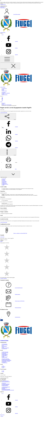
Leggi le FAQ (4, 383)
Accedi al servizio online (3, 112)
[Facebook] (2, 97)
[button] (4, 88)
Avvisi (3, 367)
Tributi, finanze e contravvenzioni (6, 104)
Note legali (3, 388)
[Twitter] (2, 99)
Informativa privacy (4, 387)
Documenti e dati (4, 348)
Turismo (3, 356)
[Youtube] (2, 98)
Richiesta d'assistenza (5, 385)
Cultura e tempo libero (5, 352)
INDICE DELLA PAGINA (4, 177)
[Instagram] (2, 100)
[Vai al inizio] (0, 318)
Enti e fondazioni (4, 346)
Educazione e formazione (5, 358)
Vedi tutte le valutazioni (3, 278)
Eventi (3, 371)
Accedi (1, 101)
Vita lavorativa (4, 353)
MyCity (2, 416)
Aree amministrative (5, 344)
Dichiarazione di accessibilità (6, 389)
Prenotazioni (3, 92)
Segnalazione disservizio (5, 384)
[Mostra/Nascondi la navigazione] (7, 59)
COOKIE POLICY (3, 4)
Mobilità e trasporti (4, 357)
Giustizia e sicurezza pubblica (6, 359)
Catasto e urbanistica (5, 355)
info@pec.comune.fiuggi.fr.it (6, 381)
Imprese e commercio (5, 354)
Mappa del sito (2, 414)
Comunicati (3, 366)
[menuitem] (10, 126)
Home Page (3, 103)
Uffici (3, 345)
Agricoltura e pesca (4, 362)
